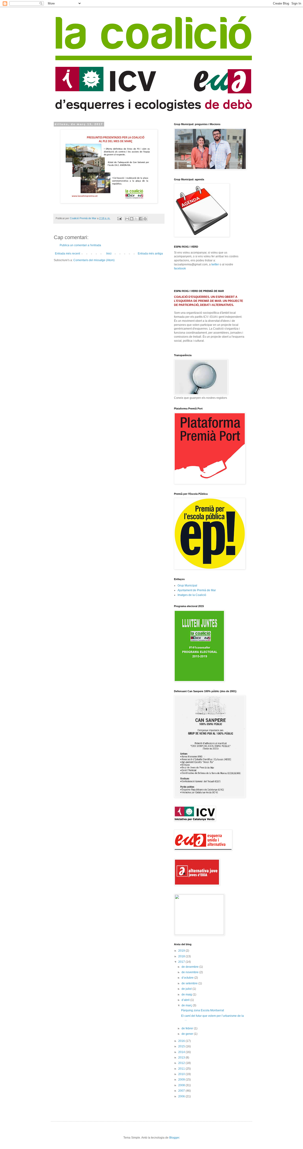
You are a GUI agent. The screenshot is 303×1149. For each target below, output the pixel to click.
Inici (108, 253)
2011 (182, 1068)
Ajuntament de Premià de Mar (197, 590)
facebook (180, 268)
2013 (182, 1057)
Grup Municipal (187, 585)
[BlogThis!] (131, 218)
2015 (182, 1046)
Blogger (174, 1137)
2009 (182, 1079)
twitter (215, 264)
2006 (182, 1096)
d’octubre (188, 977)
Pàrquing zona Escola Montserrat (202, 1010)
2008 (182, 1085)
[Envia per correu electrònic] (127, 218)
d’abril (186, 1000)
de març (187, 1005)
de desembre (190, 966)
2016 (182, 1041)
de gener (188, 1033)
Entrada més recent (67, 253)
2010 (182, 1074)
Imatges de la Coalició (192, 595)
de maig (187, 994)
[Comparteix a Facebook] (140, 218)
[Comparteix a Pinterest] (145, 218)
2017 (182, 961)
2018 (182, 956)
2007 (182, 1090)
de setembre (190, 983)
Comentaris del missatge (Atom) (94, 260)
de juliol (187, 988)
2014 (182, 1052)
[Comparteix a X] (136, 218)
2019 (182, 950)
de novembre (190, 972)
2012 (182, 1063)
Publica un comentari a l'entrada (80, 245)
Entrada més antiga (150, 253)
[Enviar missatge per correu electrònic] (119, 218)
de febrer (188, 1028)
